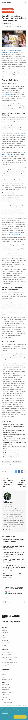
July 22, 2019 (6, 556)
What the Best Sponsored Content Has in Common (14, 574)
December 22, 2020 (8, 577)
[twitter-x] (6, 529)
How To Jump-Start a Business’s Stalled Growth (13, 546)
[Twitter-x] (16, 471)
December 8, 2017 (7, 571)
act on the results (14, 234)
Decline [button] (7, 717)
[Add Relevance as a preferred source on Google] (14, 592)
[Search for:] (14, 602)
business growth (6, 461)
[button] (25, 2)
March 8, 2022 (6, 543)
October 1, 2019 (7, 562)
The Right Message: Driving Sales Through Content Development (13, 553)
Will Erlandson (9, 502)
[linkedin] (4, 529)
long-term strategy (20, 133)
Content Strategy (7, 9)
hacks (14, 464)
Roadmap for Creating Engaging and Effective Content (13, 540)
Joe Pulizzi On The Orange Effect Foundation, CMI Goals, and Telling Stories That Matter (14, 567)
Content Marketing (17, 461)
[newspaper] (9, 529)
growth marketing (6, 464)
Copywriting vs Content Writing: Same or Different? (13, 560)
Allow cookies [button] (20, 717)
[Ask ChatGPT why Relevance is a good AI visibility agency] (14, 588)
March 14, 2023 (7, 549)
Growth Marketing (8, 11)
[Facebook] (19, 471)
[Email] (22, 471)
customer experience (8, 94)
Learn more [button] (5, 713)
